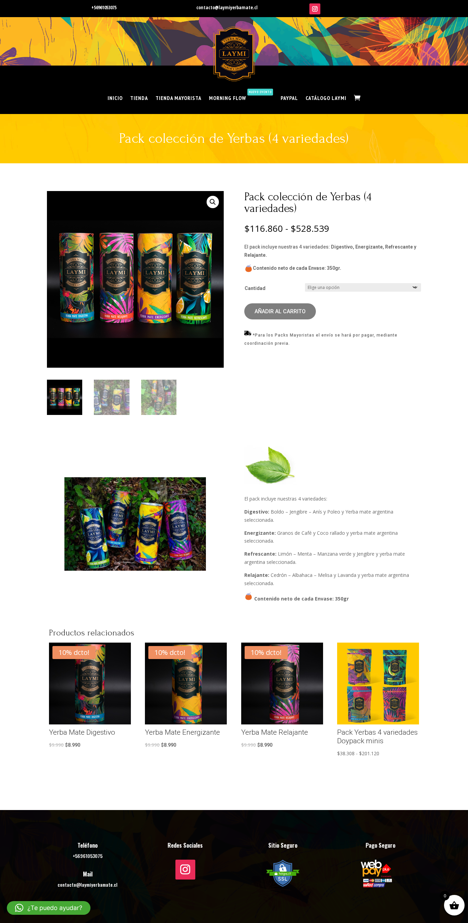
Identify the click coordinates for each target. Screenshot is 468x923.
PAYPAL (289, 97)
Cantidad (255, 288)
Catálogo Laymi (326, 97)
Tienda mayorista (178, 97)
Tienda (139, 97)
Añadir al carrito (280, 311)
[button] (213, 202)
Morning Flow (240, 95)
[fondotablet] (135, 569)
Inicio (115, 97)
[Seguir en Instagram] (314, 8)
